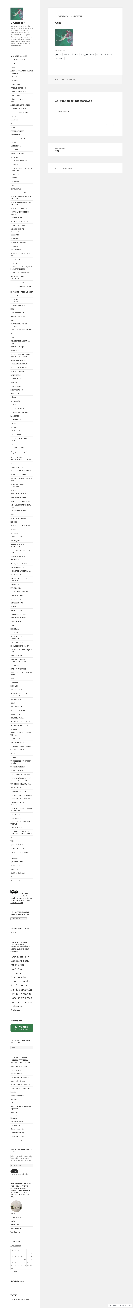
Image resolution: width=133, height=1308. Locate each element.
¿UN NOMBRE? (15, 788)
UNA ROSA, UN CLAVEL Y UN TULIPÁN (20, 823)
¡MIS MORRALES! (16, 537)
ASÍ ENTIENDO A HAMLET (19, 92)
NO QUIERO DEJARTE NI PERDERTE (18, 579)
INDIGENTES (14, 383)
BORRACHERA (15, 124)
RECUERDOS (14, 682)
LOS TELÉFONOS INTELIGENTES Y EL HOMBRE (20, 459)
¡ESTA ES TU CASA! (17, 1281)
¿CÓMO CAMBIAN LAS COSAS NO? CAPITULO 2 (20, 203)
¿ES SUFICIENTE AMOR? (18, 316)
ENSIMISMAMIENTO (17, 305)
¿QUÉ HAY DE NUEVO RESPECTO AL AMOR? (18, 660)
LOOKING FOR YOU (17, 448)
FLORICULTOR (15, 351)
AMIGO (12, 67)
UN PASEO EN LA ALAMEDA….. (21, 795)
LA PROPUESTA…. (16, 420)
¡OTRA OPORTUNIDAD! (18, 595)
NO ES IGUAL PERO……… (19, 567)
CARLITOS (14, 157)
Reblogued (17, 1006)
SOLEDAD (13, 729)
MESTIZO (13, 522)
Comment (109, 125)
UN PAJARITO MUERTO (18, 791)
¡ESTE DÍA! (14, 334)
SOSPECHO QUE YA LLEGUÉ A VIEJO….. (20, 734)
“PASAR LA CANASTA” (18, 618)
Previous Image (64, 16)
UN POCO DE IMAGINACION (20, 799)
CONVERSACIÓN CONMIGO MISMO (19, 213)
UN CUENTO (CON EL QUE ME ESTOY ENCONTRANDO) (20, 779)
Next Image (77, 16)
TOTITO (13, 754)
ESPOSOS (13, 320)
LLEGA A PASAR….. (17, 467)
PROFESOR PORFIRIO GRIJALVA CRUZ (21, 651)
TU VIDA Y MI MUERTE (18, 771)
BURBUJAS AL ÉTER (17, 131)
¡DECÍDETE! (14, 235)
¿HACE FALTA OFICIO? (18, 360)
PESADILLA (14, 629)
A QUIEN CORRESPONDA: (19, 112)
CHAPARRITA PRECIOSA (18, 193)
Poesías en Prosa (21, 998)
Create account (15, 1217)
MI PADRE (14, 533)
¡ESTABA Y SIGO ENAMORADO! (21, 330)
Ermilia (13, 1092)
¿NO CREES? (14, 560)
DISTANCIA (14, 246)
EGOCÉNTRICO (15, 250)
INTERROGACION (16, 390)
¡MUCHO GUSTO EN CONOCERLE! (17, 545)
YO (11, 877)
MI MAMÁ (13, 529)
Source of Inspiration (17, 1081)
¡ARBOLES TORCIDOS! (18, 88)
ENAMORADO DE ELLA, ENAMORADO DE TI (18, 300)
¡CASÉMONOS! (15, 174)
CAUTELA (13, 178)
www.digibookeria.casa (18, 1067)
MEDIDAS (13, 515)
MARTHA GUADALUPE (18, 498)
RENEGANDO (15, 686)
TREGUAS (13, 757)
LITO (12, 444)
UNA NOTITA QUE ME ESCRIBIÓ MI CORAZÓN (21, 809)
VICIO (12, 841)
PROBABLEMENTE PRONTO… (20, 646)
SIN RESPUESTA (15, 714)
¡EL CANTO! (14, 263)
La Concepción (15, 401)
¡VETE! (12, 837)
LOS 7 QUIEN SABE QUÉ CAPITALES (18, 453)
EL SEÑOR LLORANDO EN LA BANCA (20, 287)
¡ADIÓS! (13, 63)
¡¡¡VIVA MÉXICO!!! (16, 845)
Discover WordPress (17, 1096)
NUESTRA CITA (15, 588)
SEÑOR (12, 703)
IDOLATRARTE (15, 379)
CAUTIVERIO (14, 182)
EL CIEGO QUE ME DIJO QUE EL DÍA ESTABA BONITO (21, 268)
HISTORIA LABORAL (17, 371)
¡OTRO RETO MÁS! (16, 603)
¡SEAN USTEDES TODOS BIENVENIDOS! (18, 694)
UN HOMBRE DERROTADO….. (20, 784)
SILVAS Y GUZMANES (17, 711)
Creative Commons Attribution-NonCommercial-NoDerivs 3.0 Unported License (21, 900)
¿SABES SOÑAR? (16, 690)
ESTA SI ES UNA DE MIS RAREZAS (18, 325)
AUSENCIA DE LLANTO (18, 109)
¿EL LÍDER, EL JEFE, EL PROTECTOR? (18, 277)
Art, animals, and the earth (19, 1077)
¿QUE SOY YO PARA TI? (18, 669)
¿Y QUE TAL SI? (15, 866)
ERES (12, 309)
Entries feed (14, 1225)
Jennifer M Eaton (16, 1074)
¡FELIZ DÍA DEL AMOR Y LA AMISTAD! (19, 342)
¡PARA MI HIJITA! (16, 610)
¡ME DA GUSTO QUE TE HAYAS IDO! (20, 506)
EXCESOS (13, 337)
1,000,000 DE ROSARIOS (18, 56)
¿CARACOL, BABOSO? (17, 153)
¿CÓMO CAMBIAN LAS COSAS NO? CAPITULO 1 (20, 197)
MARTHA (13, 490)
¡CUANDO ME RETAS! (17, 225)
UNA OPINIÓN (15, 814)
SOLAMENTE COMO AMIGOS (20, 722)
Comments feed (15, 1228)
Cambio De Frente (16, 1122)
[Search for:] (21, 1047)
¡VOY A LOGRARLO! (17, 848)
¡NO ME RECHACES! (17, 575)
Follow (14, 1171)
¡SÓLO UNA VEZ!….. (17, 718)
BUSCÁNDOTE (15, 135)
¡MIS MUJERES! (15, 541)
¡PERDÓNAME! (15, 622)
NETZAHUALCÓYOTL (17, 556)
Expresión (25, 989)
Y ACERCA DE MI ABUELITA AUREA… (19, 853)
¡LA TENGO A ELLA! (17, 423)
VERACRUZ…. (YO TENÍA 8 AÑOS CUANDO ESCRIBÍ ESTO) (21, 832)
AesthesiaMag (15, 1125)
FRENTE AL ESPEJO (17, 347)
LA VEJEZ (13, 427)
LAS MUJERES (15, 431)
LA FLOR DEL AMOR (17, 409)
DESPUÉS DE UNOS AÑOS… (19, 242)
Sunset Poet (14, 1112)
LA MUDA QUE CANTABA (19, 412)
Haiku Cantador (21, 994)
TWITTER (13, 1295)
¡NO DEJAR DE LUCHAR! (18, 564)
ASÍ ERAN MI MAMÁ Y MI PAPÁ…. (19, 100)
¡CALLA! (13, 142)
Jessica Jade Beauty (17, 1136)
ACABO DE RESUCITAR (18, 60)
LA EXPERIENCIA (16, 405)
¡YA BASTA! (14, 869)
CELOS (12, 185)
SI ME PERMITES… (16, 707)
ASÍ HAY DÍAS (15, 95)
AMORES (13, 77)
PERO (12, 625)
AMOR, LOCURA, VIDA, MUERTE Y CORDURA (21, 72)
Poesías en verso (21, 1002)
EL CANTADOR (15, 259)
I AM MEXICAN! (15, 375)
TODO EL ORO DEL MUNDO (20, 1085)
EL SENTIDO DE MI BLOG (19, 282)
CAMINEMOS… (15, 146)
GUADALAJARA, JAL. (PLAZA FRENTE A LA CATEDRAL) (20, 355)
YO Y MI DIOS (15, 880)
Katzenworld (14, 1103)
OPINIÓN (13, 607)
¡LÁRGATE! (14, 397)
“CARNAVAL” (14, 165)
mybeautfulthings (16, 1140)
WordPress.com (15, 1232)
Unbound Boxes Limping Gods (20, 1088)
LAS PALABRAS (15, 435)
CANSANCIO (14, 150)
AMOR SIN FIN (20, 956)
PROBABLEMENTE (16, 642)
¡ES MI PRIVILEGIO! (17, 313)
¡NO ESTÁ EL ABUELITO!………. (20, 571)
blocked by (24, 1028)
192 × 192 (71, 79)
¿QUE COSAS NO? (16, 656)
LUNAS (12, 463)
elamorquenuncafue (17, 1129)
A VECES (13, 116)
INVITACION (14, 394)
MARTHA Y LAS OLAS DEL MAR (21, 501)
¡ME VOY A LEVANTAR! (18, 511)
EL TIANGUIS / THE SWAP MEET (21, 292)
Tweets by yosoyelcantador (19, 1299)
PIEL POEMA (14, 633)
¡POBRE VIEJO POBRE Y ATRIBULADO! (18, 637)
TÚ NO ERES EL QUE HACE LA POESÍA (20, 762)
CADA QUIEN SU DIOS (18, 139)
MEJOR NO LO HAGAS (18, 518)
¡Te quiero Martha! (17, 742)
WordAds (13, 1099)
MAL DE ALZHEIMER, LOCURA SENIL (21, 479)
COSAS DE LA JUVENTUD (19, 222)
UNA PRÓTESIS (15, 818)
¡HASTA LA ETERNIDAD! (18, 364)
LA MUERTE (14, 416)
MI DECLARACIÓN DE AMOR (20, 526)
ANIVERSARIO (15, 84)
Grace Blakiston (15, 1070)
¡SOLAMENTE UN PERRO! (19, 725)
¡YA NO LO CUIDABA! (17, 873)
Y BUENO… (14, 858)
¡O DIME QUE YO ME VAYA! (19, 592)
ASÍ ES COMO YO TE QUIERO (20, 105)
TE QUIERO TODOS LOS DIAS (20, 746)
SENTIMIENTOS (15, 699)
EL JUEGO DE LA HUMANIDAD (20, 273)
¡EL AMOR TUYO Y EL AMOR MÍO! (20, 255)
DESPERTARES (15, 239)
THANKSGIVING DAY (17, 750)
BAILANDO (14, 120)
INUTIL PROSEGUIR (17, 386)
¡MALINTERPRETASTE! (18, 475)
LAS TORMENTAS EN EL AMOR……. (18, 439)
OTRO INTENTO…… (17, 599)
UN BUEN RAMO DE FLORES (20, 774)
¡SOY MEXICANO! (16, 739)
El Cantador (17, 22)
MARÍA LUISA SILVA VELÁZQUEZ (17, 485)
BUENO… (13, 127)
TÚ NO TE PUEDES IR (17, 767)
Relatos (15, 1010)
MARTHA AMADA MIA (18, 494)
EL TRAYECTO (15, 296)
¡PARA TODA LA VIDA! (18, 614)
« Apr (15, 1271)
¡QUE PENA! (14, 665)
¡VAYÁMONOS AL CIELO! (18, 828)
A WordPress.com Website (64, 168)
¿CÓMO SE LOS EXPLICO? (19, 208)
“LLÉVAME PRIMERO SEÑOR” (20, 471)
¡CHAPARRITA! (15, 189)
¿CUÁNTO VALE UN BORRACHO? (17, 230)
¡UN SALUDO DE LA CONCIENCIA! (17, 804)
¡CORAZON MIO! (16, 218)
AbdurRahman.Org (17, 1133)
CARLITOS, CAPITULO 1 (18, 161)
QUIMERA (13, 679)
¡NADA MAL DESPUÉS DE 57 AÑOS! (20, 551)
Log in (12, 1221)
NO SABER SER (15, 584)
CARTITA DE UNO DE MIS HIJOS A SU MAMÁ (21, 169)
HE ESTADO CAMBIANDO (19, 368)
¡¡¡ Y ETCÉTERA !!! (16, 862)
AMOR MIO (14, 81)
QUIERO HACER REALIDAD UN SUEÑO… (21, 674)
